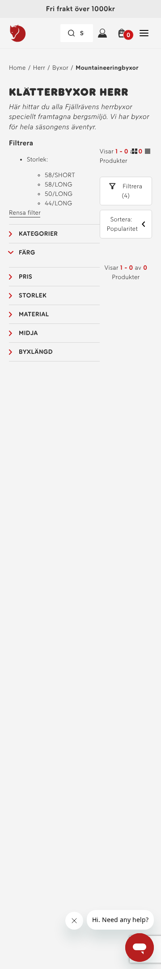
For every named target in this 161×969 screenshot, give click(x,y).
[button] (123, 33)
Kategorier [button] (38, 234)
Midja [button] (28, 333)
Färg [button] (27, 252)
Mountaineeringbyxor (107, 68)
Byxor (60, 68)
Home (17, 68)
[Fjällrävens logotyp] (34, 33)
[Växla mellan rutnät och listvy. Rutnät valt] (141, 152)
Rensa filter (25, 213)
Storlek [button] (33, 295)
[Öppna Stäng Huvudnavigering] (144, 33)
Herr (39, 68)
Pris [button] (25, 276)
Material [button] (34, 314)
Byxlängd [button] (36, 352)
